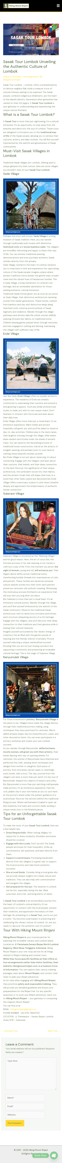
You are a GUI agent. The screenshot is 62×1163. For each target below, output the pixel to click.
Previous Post (9, 1031)
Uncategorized (31, 76)
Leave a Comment (12, 76)
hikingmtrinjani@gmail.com (23, 1009)
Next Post (54, 1031)
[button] (58, 5)
